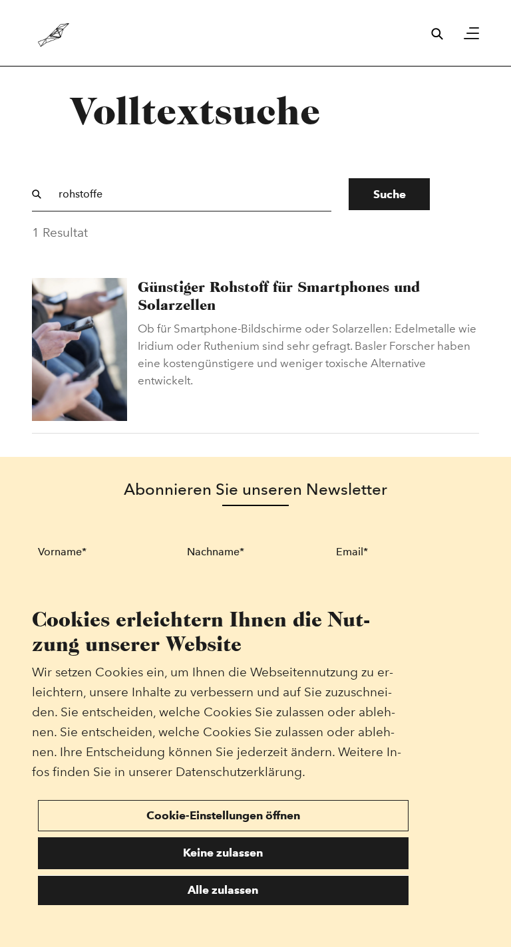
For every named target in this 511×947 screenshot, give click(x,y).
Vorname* (62, 551)
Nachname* (215, 551)
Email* (352, 551)
